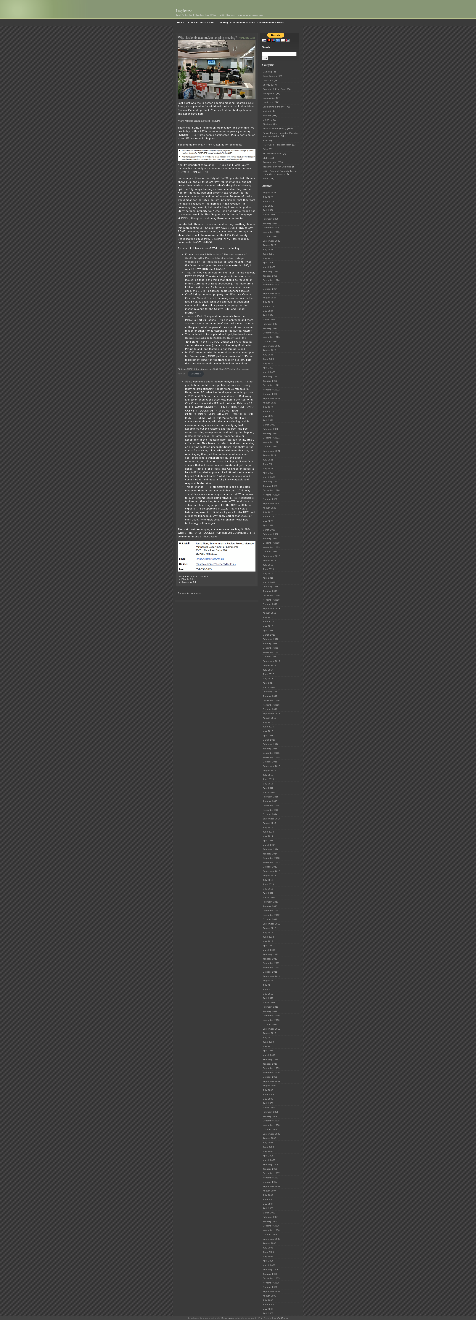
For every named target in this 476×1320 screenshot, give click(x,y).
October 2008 (270, 1129)
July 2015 (268, 775)
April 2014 (268, 840)
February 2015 (271, 797)
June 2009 (268, 1094)
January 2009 (270, 1116)
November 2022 (271, 390)
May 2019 (268, 573)
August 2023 (269, 350)
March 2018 (269, 635)
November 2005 (271, 1283)
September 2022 (271, 398)
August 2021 (269, 455)
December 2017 (271, 648)
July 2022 (268, 407)
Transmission (270, 162)
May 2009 (268, 1099)
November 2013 (271, 862)
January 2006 (270, 1274)
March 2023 (269, 372)
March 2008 (269, 1160)
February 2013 (271, 902)
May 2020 (268, 521)
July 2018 (268, 617)
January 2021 (270, 486)
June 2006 (268, 1252)
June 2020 (268, 516)
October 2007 (270, 1182)
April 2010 (268, 1051)
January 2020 (270, 538)
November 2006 (271, 1230)
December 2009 (271, 1068)
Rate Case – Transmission (277, 145)
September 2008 (271, 1134)
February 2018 (271, 639)
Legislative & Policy (273, 107)
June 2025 (268, 254)
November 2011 (271, 967)
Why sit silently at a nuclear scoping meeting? (207, 37)
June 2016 (268, 727)
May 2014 (268, 836)
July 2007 (268, 1195)
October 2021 (270, 446)
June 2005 (268, 1304)
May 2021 (268, 468)
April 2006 (268, 1261)
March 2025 (269, 267)
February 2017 (271, 692)
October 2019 (270, 551)
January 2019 (270, 591)
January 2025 (270, 276)
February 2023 (271, 376)
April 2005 (268, 1313)
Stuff (265, 158)
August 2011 (269, 980)
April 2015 (268, 788)
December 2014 (271, 805)
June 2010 (268, 1042)
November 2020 (271, 495)
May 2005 (268, 1309)
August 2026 (269, 192)
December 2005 (271, 1278)
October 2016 (270, 709)
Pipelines (267, 124)
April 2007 (268, 1208)
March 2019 (269, 582)
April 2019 (268, 578)
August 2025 (269, 245)
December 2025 (271, 228)
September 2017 (271, 661)
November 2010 (271, 1020)
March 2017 (269, 687)
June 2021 (268, 464)
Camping (267, 72)
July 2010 (268, 1037)
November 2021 (271, 442)
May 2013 (268, 889)
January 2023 (270, 381)
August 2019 (269, 560)
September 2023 (271, 346)
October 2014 (270, 814)
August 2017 (269, 665)
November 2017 (271, 652)
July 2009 (268, 1090)
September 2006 (271, 1239)
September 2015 (271, 766)
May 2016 (268, 731)
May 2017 (268, 679)
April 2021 (268, 473)
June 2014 (268, 832)
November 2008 (271, 1125)
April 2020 (268, 525)
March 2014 (269, 845)
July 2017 (268, 670)
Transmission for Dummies (277, 167)
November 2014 (271, 810)
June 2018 (268, 622)
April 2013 (268, 893)
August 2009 (269, 1086)
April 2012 (268, 945)
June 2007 (268, 1199)
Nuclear (267, 115)
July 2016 (268, 722)
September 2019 (271, 556)
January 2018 (270, 643)
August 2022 (269, 403)
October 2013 (270, 867)
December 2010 (271, 1015)
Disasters (268, 80)
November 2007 (271, 1178)
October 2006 (270, 1234)
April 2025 (268, 263)
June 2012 (268, 937)
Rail (265, 140)
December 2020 (271, 490)
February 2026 (271, 219)
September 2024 (271, 293)
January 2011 (270, 1011)
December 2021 (271, 438)
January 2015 (270, 801)
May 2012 (268, 941)
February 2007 (271, 1217)
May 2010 (268, 1046)
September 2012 (271, 924)
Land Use (268, 102)
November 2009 (271, 1072)
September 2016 (271, 714)
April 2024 (268, 315)
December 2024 (271, 280)
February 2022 (271, 429)
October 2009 (270, 1077)
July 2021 (268, 460)
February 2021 (271, 481)
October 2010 (270, 1024)
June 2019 (268, 569)
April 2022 (268, 420)
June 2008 (268, 1147)
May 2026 (268, 206)
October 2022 (270, 394)
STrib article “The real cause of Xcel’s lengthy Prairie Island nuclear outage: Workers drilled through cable (216, 258)
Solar (265, 149)
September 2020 (271, 503)
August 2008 (269, 1138)
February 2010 (271, 1059)
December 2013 (271, 858)
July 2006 (268, 1248)
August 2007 (269, 1191)
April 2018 (268, 630)
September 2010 (271, 1029)
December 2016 (271, 700)
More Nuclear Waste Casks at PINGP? (199, 121)
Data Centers (270, 76)
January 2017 (270, 696)
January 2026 (270, 223)
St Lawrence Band (272, 153)
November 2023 (271, 337)
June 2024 (268, 306)
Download (196, 374)
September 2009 (271, 1081)
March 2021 (269, 477)
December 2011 (271, 963)
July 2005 (268, 1300)
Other (193, 579)
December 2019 (271, 543)
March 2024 (269, 320)
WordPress (282, 1318)
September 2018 (271, 608)
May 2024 (268, 311)
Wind (265, 178)
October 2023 (270, 341)
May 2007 (268, 1204)
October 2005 (270, 1287)
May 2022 (268, 416)
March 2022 (269, 425)
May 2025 (268, 258)
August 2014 (269, 823)
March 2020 (269, 530)
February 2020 (271, 534)
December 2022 (271, 385)
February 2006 (271, 1269)
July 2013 (268, 880)
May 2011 (268, 994)
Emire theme (227, 1318)
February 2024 (271, 324)
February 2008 (271, 1164)
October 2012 (270, 919)
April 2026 (268, 210)
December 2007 (271, 1173)
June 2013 (268, 884)
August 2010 (269, 1033)
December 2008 (271, 1121)
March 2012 (269, 950)
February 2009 (271, 1112)
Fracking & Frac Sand (274, 89)
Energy (266, 85)
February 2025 (271, 271)
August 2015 (269, 770)
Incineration (269, 98)
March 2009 (269, 1108)
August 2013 (269, 875)
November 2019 (271, 547)
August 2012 (269, 928)
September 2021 (271, 451)
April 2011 (268, 998)
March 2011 (269, 1002)
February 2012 (271, 954)
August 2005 (269, 1296)
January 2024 (270, 328)
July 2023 (268, 355)
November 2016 (271, 705)
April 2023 (268, 368)
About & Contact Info (201, 22)
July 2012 (268, 932)
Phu (260, 1318)
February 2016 (271, 744)
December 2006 (271, 1226)
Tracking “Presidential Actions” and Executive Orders (250, 22)
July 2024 (268, 302)
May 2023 (268, 363)
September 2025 (271, 241)
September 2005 (271, 1291)
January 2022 (270, 433)
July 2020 (268, 512)
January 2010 (270, 1064)
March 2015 (269, 792)
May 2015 (268, 784)
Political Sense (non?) (274, 128)
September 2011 (271, 976)
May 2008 (268, 1151)
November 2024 (271, 285)
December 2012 (271, 910)
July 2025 (268, 250)
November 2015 (271, 757)
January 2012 (270, 959)
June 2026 (268, 201)
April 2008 (268, 1156)
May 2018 (268, 626)
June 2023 (268, 359)
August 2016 (269, 718)
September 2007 (271, 1186)
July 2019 (268, 565)
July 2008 (268, 1143)
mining (266, 111)
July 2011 (268, 985)
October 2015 (270, 762)
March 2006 (269, 1265)
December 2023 (271, 333)
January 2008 (270, 1169)
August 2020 (269, 508)
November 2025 (271, 232)
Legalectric (184, 10)
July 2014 (268, 827)
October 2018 (270, 604)
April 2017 (268, 683)
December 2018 (271, 595)
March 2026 (269, 214)
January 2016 (270, 749)
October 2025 (270, 236)
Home (180, 22)
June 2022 (268, 411)
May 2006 (268, 1256)
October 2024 (270, 289)
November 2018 (271, 600)
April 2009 (268, 1103)
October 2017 (270, 657)
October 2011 (270, 972)
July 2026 (268, 197)
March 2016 (269, 740)
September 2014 (271, 819)
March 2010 (269, 1055)
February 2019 (271, 586)
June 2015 (268, 779)
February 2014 (271, 849)
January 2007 (270, 1221)
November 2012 (271, 915)
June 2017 (268, 674)
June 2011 (268, 989)
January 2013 (270, 906)
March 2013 (269, 897)
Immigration (269, 93)
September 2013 (271, 871)
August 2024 (269, 298)
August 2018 (269, 613)
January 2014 (270, 854)
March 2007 (269, 1213)
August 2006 (269, 1243)
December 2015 (271, 753)
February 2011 (270, 1007)
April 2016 (268, 735)
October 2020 (270, 499)
